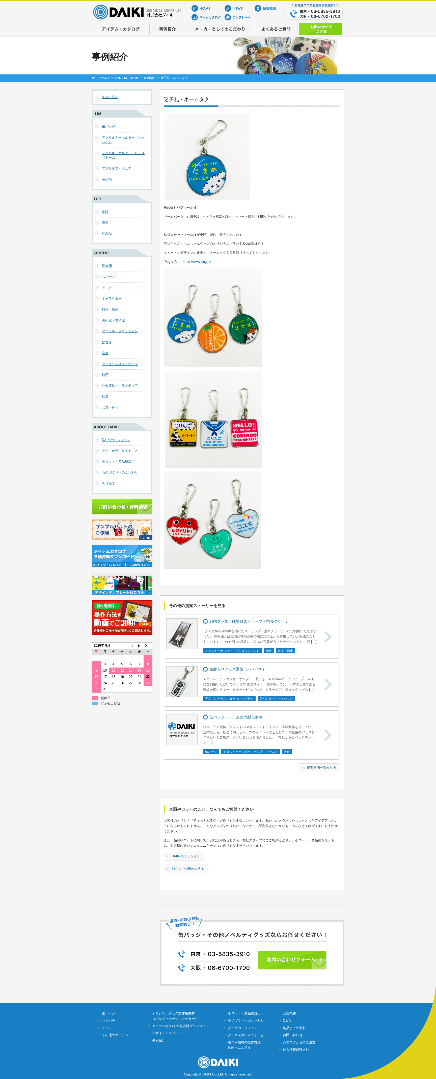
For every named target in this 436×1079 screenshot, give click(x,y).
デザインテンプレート (168, 1033)
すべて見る (110, 97)
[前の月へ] (130, 645)
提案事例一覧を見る (321, 767)
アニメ (107, 288)
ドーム (107, 1028)
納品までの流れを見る (188, 869)
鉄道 (105, 397)
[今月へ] (139, 645)
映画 (105, 375)
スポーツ (108, 277)
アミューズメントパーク (120, 364)
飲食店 (107, 342)
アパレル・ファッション (120, 331)
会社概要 (108, 483)
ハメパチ (108, 1020)
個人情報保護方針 (296, 1050)
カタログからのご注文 (299, 1042)
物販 (105, 212)
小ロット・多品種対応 (118, 461)
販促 (105, 223)
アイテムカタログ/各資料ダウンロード (180, 1026)
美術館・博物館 (113, 320)
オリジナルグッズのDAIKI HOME (115, 78)
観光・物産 (110, 309)
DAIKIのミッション (186, 856)
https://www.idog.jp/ (197, 262)
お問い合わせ (293, 1035)
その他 (107, 179)
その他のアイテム (115, 1035)
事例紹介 (150, 78)
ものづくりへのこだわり (120, 472)
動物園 (107, 266)
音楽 (105, 353)
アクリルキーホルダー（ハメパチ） (123, 140)
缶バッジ (108, 126)
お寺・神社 (110, 407)
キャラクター (112, 298)
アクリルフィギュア (116, 168)
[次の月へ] (148, 645)
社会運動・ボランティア (120, 386)
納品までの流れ (294, 1028)
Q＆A (287, 1020)
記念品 (107, 233)
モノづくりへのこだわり (246, 1020)
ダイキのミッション (242, 1028)
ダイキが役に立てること (120, 451)
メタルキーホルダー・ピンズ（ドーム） (123, 155)
